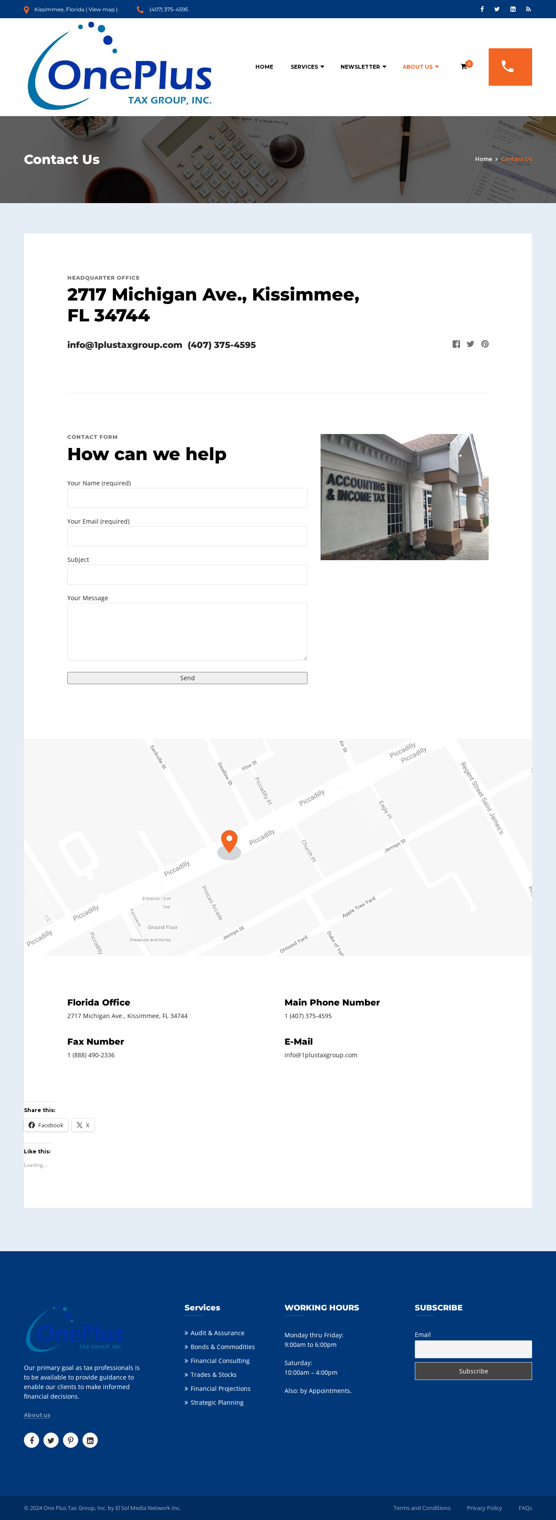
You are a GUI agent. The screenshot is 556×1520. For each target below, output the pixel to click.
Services (304, 66)
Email (423, 1334)
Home (264, 66)
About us (37, 1415)
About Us (418, 66)
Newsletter (360, 66)
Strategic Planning (217, 1402)
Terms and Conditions (422, 1508)
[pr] (482, 345)
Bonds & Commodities (223, 1347)
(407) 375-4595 (168, 9)
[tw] (467, 345)
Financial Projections (221, 1388)
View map (102, 9)
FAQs (525, 1508)
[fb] (453, 345)
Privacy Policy (484, 1508)
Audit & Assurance (218, 1333)
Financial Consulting (220, 1360)
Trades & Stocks (214, 1374)
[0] (463, 66)
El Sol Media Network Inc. (148, 1508)
